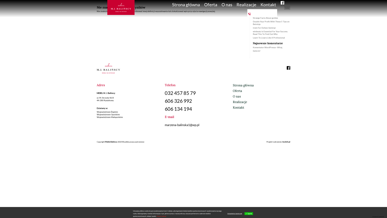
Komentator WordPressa (264, 47)
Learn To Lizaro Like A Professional (269, 37)
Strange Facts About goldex (265, 18)
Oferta (210, 4)
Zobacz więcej (161, 216)
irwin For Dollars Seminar (264, 28)
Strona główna (186, 4)
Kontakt (268, 4)
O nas (227, 4)
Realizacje (246, 4)
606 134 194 (264, 13)
